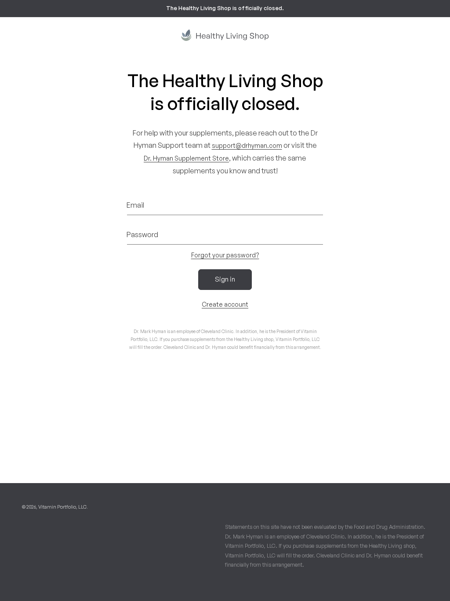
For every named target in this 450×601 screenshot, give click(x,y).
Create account (225, 304)
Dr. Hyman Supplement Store (186, 158)
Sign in (225, 279)
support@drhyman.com (247, 145)
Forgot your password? (225, 255)
